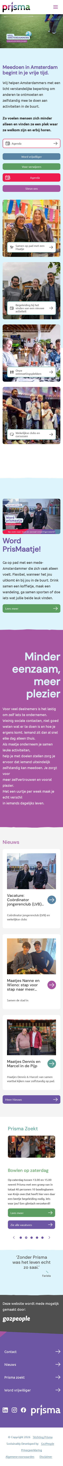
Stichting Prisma (42, 1458)
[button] (13, 1234)
